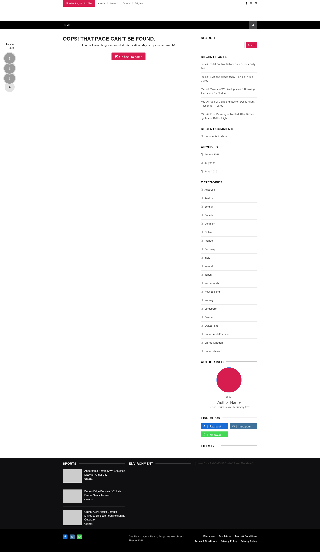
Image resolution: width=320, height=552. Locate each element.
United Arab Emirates (217, 334)
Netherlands (211, 283)
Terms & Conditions (246, 536)
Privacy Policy (229, 541)
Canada (126, 3)
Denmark (114, 3)
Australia (209, 189)
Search (208, 38)
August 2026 (212, 154)
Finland (208, 232)
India (207, 257)
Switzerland (211, 325)
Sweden (209, 317)
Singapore (210, 308)
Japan (208, 274)
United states (212, 351)
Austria (101, 3)
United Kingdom (214, 342)
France (208, 240)
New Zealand (212, 291)
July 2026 (210, 163)
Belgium (139, 3)
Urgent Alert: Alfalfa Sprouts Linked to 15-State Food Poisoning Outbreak (104, 515)
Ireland (208, 266)
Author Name (229, 402)
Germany (209, 249)
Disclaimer (209, 536)
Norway (209, 300)
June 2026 (210, 171)
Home (66, 25)
